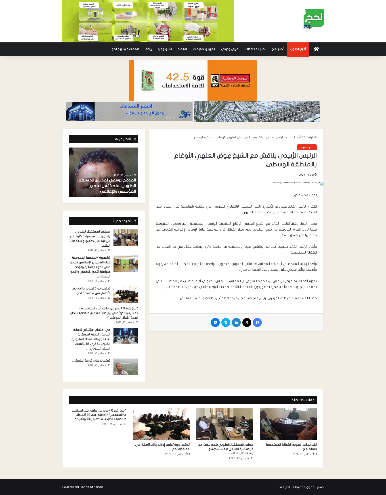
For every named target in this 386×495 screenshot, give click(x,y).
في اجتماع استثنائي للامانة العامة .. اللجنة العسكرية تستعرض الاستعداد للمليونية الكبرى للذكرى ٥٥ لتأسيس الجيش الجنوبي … (90, 339)
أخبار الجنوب (298, 49)
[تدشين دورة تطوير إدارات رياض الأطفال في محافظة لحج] (125, 294)
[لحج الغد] (314, 19)
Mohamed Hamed (91, 487)
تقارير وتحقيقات (204, 49)
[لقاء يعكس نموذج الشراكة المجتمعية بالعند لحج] (288, 424)
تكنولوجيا (165, 49)
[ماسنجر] (215, 322)
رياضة (148, 49)
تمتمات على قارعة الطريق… (91, 360)
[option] (103, 172)
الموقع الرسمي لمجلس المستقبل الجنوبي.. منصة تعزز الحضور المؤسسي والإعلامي (107, 185)
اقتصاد (182, 49)
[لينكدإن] (236, 322)
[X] (246, 322)
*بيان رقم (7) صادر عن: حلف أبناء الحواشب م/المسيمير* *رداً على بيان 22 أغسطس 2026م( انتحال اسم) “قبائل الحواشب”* (104, 313)
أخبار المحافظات (255, 49)
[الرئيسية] (316, 49)
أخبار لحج (278, 49)
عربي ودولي (229, 49)
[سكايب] (225, 322)
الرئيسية (309, 137)
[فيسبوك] (257, 322)
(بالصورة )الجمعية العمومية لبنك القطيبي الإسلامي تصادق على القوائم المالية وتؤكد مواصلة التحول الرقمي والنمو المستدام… (90, 267)
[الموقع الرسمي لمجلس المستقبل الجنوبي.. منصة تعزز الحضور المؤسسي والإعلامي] (103, 172)
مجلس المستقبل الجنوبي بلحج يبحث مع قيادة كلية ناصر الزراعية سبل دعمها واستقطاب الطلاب (225, 449)
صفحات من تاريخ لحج (125, 49)
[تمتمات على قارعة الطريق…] (125, 366)
